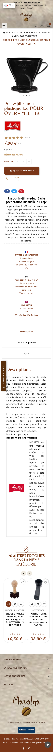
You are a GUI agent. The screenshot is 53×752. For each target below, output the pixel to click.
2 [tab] (26, 95)
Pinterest (21, 191)
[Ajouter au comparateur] (17, 179)
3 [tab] (29, 95)
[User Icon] (42, 25)
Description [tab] (26, 331)
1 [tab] (23, 95)
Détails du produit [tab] (26, 343)
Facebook (7, 191)
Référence (10, 155)
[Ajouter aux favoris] (8, 179)
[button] (9, 5)
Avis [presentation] (26, 354)
